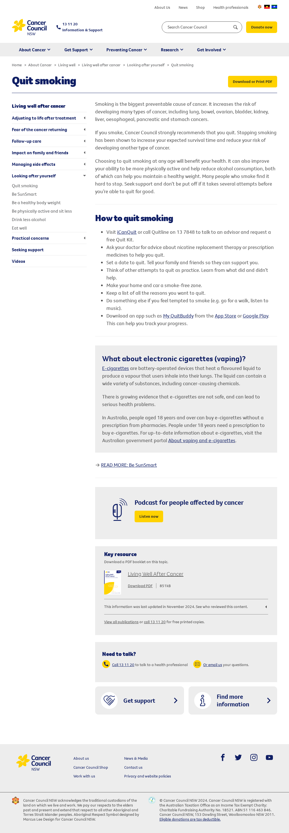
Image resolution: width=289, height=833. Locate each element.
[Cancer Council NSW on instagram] (253, 757)
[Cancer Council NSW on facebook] (222, 757)
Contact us (133, 767)
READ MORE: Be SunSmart (129, 465)
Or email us (212, 664)
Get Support (76, 49)
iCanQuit (127, 232)
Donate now (261, 27)
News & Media (136, 758)
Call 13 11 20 (123, 664)
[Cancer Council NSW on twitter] (238, 757)
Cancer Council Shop (90, 767)
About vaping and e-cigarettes (201, 440)
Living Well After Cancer (155, 573)
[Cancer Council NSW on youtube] (269, 757)
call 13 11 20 (155, 621)
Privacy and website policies (147, 776)
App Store (225, 315)
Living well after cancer (101, 64)
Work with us (84, 776)
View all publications (121, 621)
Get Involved (209, 49)
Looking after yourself (146, 64)
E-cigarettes (115, 368)
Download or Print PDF (252, 81)
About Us (162, 7)
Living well (66, 64)
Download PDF (140, 585)
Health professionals (230, 7)
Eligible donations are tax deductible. (190, 819)
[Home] (29, 27)
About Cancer (32, 49)
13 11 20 (82, 26)
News (183, 7)
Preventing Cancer (124, 49)
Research (169, 49)
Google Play (255, 315)
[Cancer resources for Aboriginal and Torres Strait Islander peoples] (267, 7)
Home (17, 64)
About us (81, 758)
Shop (200, 7)
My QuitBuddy (178, 315)
